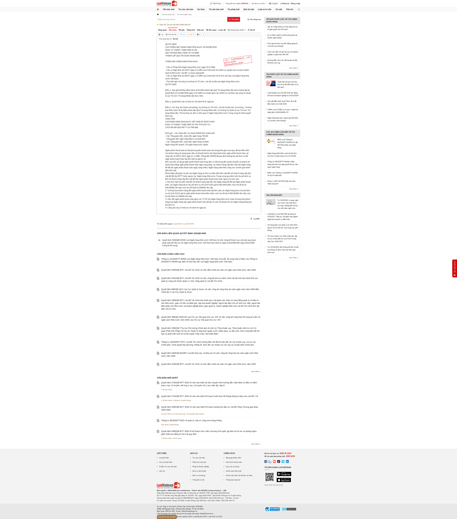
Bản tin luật (249, 9)
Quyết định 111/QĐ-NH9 (183, 224)
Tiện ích (289, 9)
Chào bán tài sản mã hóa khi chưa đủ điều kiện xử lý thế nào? (287, 84)
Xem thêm (255, 371)
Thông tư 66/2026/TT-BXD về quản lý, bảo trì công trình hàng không (191, 420)
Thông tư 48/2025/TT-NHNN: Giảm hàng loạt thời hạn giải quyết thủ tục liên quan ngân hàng (282, 164)
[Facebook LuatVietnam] (265, 462)
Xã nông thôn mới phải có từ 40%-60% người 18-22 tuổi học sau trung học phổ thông (282, 227)
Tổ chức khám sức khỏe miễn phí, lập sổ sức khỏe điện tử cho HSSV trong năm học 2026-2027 (282, 238)
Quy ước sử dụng (232, 467)
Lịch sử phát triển (165, 462)
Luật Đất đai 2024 (200, 516)
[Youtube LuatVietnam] (274, 462)
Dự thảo (201, 9)
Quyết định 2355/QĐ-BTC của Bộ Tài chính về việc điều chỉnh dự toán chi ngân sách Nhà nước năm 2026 (208, 270)
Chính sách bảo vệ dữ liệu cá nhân (239, 475)
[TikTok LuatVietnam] (278, 462)
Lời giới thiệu (164, 458)
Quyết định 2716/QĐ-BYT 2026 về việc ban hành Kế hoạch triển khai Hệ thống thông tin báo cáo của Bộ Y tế (209, 396)
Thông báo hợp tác (233, 480)
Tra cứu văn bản (185, 9)
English (275, 3)
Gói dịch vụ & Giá (258, 3)
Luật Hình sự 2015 (215, 516)
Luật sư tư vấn (264, 9)
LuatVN (256, 219)
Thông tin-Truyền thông (182, 400)
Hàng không (174, 425)
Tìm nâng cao (255, 19)
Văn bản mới (168, 9)
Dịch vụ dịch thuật (199, 471)
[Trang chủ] (158, 9)
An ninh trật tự (166, 414)
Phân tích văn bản (199, 462)
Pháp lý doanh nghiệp (200, 467)
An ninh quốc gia (179, 414)
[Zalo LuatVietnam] (270, 462)
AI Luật (279, 9)
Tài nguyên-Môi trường (195, 414)
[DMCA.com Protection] (289, 510)
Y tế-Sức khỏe (166, 390)
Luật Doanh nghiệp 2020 (182, 516)
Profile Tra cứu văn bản (168, 467)
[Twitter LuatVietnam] (283, 462)
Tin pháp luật (233, 9)
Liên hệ (162, 471)
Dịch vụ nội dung (198, 475)
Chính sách (177, 438)
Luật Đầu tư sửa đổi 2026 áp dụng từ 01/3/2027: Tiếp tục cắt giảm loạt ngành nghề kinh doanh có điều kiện (282, 216)
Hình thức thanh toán (234, 462)
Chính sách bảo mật (233, 471)
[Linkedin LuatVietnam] (287, 462)
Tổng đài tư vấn (198, 480)
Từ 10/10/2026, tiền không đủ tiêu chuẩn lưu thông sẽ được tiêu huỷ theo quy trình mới (283, 249)
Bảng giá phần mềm (233, 458)
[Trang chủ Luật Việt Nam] (167, 3)
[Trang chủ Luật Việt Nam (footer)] (169, 488)
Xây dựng (164, 425)
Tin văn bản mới (216, 9)
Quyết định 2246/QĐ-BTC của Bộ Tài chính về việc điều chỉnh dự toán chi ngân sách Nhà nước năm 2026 (208, 364)
